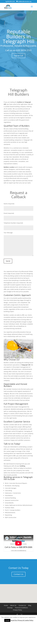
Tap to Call (18, 55)
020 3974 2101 (24, 50)
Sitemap (10, 608)
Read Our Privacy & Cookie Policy (22, 620)
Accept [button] (7, 620)
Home (6, 605)
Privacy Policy (17, 610)
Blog (29, 605)
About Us (13, 605)
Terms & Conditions (21, 608)
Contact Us (18, 574)
